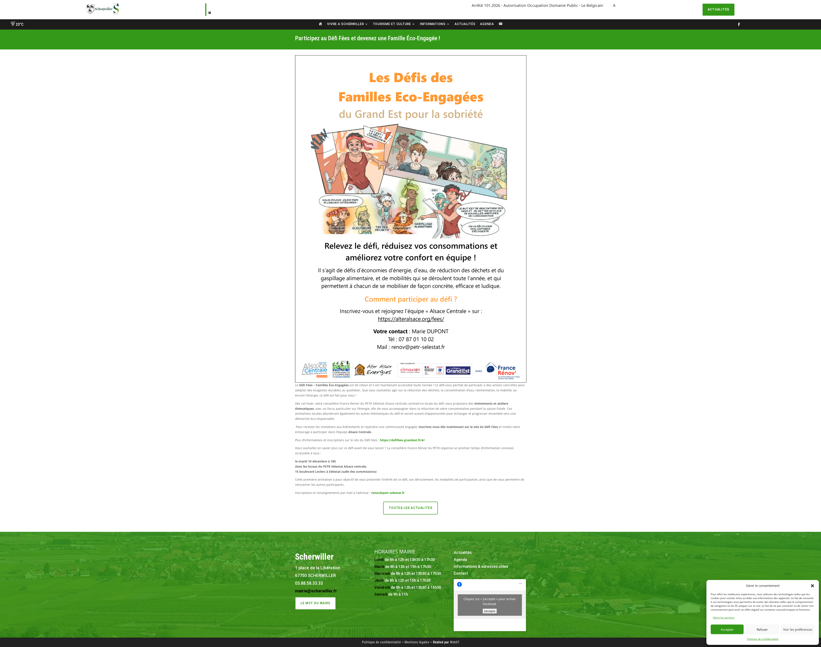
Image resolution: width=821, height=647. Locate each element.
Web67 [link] (454, 642)
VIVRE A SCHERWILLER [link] (345, 24)
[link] (102, 14)
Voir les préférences (797, 629)
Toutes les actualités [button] (410, 508)
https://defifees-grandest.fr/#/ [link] (402, 440)
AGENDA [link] (487, 24)
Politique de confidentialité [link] (762, 639)
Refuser (762, 629)
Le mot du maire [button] (315, 603)
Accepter (727, 629)
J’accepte (489, 611)
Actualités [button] (718, 9)
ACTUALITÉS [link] (465, 24)
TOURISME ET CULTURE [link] (392, 24)
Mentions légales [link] (417, 642)
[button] (812, 586)
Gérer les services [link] (723, 617)
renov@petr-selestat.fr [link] (388, 493)
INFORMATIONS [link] (433, 24)
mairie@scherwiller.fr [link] (316, 590)
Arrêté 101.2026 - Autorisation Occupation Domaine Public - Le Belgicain (516, 5)
